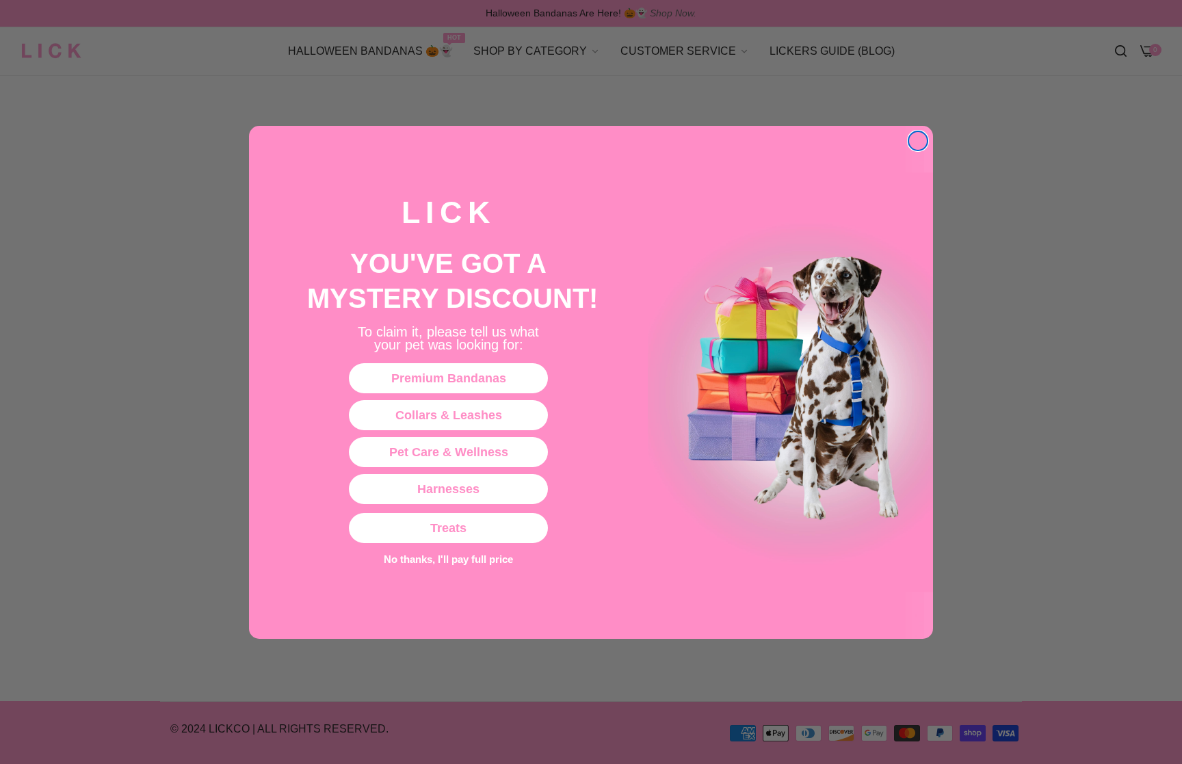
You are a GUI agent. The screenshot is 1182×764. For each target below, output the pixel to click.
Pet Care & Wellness (448, 452)
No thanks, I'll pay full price (448, 559)
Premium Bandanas (448, 378)
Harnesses (448, 489)
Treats (448, 528)
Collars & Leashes (448, 415)
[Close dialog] (918, 140)
